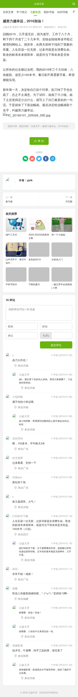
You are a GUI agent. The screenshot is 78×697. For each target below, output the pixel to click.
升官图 (69, 201)
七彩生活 (35, 12)
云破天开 (39, 4)
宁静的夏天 (34, 284)
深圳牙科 (17, 438)
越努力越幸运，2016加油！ (56, 126)
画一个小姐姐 (58, 234)
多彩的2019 (35, 259)
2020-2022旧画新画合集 (39, 236)
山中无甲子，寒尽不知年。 (16, 261)
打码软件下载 (20, 516)
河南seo (17, 477)
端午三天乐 (11, 234)
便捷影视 (17, 645)
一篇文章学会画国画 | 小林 (61, 286)
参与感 (9, 201)
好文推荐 (17, 458)
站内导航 (62, 12)
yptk (30, 180)
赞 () (39, 141)
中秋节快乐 (11, 284)
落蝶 (15, 588)
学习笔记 (21, 12)
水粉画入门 (57, 259)
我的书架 (49, 12)
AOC (15, 569)
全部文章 (8, 12)
